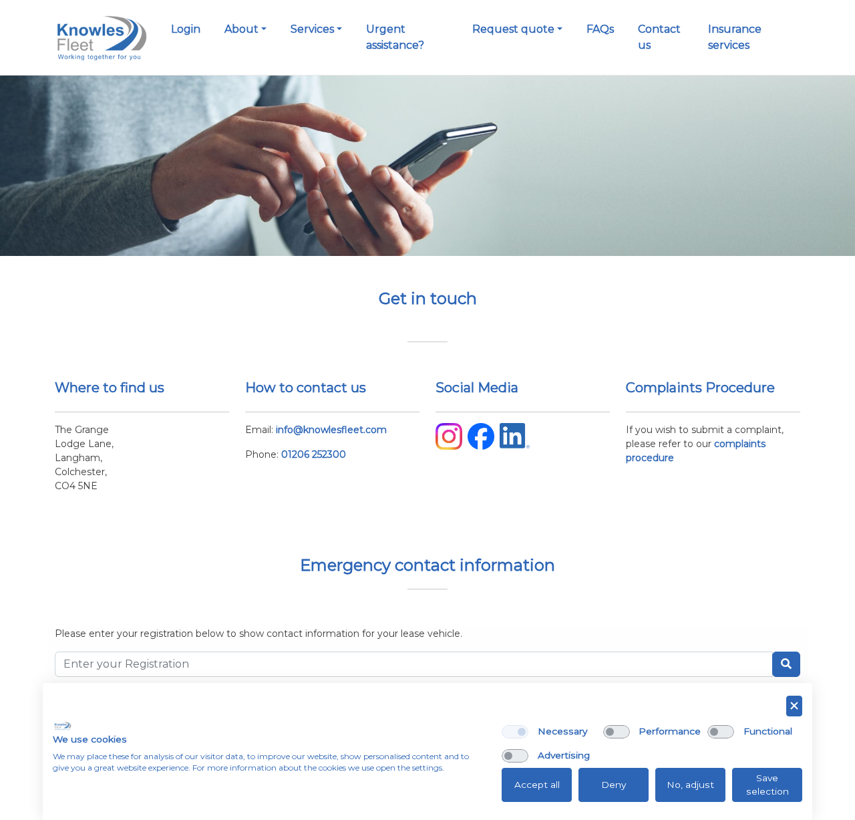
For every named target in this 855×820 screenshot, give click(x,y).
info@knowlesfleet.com (331, 430)
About (241, 29)
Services (312, 29)
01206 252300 (313, 454)
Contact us (659, 37)
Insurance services (734, 37)
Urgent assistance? (395, 37)
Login (185, 29)
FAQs (600, 29)
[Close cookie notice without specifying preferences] (794, 706)
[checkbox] (515, 731)
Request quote (513, 29)
